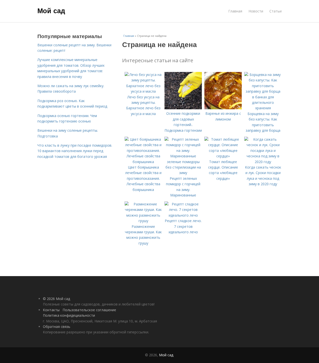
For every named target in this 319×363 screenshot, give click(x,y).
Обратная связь (56, 326)
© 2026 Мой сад (56, 298)
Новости (255, 11)
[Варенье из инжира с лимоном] (223, 108)
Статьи (275, 11)
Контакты (51, 309)
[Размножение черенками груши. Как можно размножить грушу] (143, 220)
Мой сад (51, 10)
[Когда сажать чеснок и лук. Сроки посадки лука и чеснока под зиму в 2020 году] (263, 161)
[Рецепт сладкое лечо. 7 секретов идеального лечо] (183, 215)
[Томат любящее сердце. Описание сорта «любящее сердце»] (223, 156)
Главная (235, 11)
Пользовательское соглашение (89, 309)
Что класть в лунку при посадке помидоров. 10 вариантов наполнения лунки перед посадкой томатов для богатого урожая (74, 151)
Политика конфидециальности (69, 315)
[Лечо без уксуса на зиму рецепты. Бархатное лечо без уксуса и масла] (143, 91)
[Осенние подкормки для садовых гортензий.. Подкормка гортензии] (183, 108)
